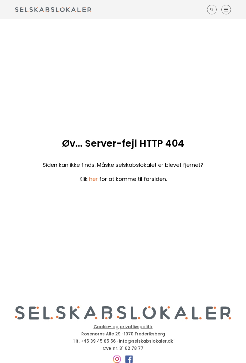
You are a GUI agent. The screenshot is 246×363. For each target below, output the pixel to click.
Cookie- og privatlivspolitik (123, 326)
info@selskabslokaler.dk (146, 341)
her (93, 179)
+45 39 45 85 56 (98, 341)
